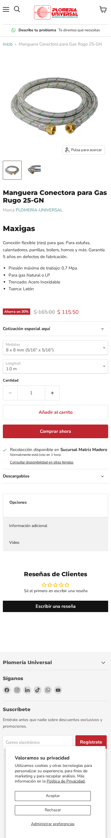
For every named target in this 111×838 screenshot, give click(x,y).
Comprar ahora (55, 431)
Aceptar (53, 795)
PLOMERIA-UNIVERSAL (39, 210)
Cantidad (10, 380)
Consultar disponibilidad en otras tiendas (41, 462)
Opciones (18, 502)
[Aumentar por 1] (52, 393)
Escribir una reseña (56, 606)
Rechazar (53, 810)
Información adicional (28, 525)
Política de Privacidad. (66, 781)
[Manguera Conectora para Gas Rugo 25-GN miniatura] (12, 170)
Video (14, 542)
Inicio (8, 44)
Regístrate (91, 742)
